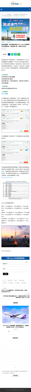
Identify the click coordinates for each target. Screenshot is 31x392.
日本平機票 (4, 282)
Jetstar (3, 280)
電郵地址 (5, 263)
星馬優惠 (9, 14)
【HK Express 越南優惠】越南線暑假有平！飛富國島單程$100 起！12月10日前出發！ (15, 326)
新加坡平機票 (21, 280)
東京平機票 (11, 282)
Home (2, 14)
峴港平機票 (10, 280)
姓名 (4, 268)
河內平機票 (17, 282)
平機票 (15, 280)
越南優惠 (8, 42)
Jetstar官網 (4, 94)
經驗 (2, 171)
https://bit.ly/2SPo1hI (7, 177)
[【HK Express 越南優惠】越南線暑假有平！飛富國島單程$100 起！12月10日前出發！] (15, 315)
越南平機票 (24, 282)
